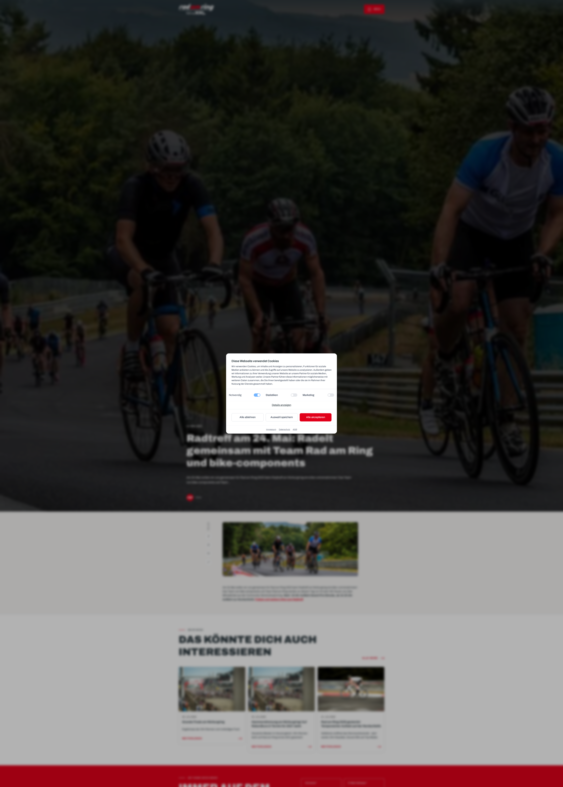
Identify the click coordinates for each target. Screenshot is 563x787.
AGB (295, 429)
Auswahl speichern (282, 417)
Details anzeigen (281, 405)
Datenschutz (284, 429)
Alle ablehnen (248, 417)
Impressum (271, 429)
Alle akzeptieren (315, 417)
